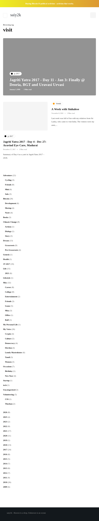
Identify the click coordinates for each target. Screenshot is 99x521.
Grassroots (9, 245)
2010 (5, 482)
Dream (6, 241)
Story (7, 236)
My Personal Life (10, 325)
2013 (5, 468)
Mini (7, 189)
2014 (5, 464)
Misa (7, 311)
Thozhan (8, 404)
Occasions (7, 367)
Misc (5, 283)
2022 (5, 426)
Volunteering (8, 395)
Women (8, 362)
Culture (8, 339)
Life (4, 269)
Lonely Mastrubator (13, 352)
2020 (5, 436)
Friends (8, 185)
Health (6, 259)
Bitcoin (6, 199)
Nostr (7, 213)
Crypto (8, 334)
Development (10, 203)
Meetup (8, 208)
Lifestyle (6, 278)
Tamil (7, 357)
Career (8, 287)
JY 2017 (6, 264)
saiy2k (15, 14)
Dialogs (8, 231)
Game (7, 306)
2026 (5, 412)
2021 (7, 273)
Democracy (10, 343)
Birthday (9, 371)
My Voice (7, 329)
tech (5, 385)
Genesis (6, 255)
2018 (5, 445)
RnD (7, 320)
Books (5, 217)
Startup (6, 381)
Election (8, 348)
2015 (5, 459)
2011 (5, 478)
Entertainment (11, 297)
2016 (5, 454)
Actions (8, 227)
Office (7, 315)
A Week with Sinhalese (65, 109)
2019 (5, 440)
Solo (7, 194)
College (8, 292)
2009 (5, 487)
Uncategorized (9, 390)
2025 (5, 417)
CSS (7, 399)
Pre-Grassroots (11, 250)
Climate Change (10, 222)
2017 (5, 450)
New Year (9, 376)
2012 (5, 473)
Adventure (7, 175)
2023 (5, 422)
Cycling (8, 180)
